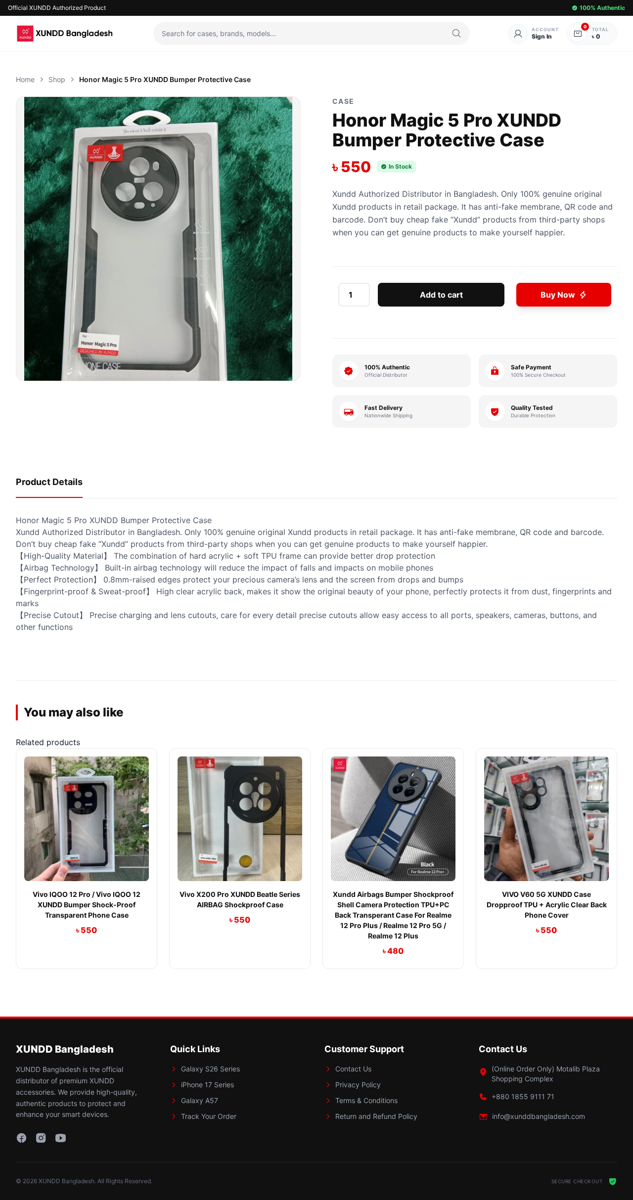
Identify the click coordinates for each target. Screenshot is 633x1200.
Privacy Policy (358, 1084)
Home (25, 79)
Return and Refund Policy (376, 1116)
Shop (56, 79)
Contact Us (353, 1069)
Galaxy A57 (199, 1100)
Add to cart (441, 295)
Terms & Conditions (366, 1100)
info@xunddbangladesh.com (538, 1116)
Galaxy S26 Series (210, 1069)
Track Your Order (208, 1116)
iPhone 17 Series (207, 1084)
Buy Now (558, 295)
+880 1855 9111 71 (523, 1096)
